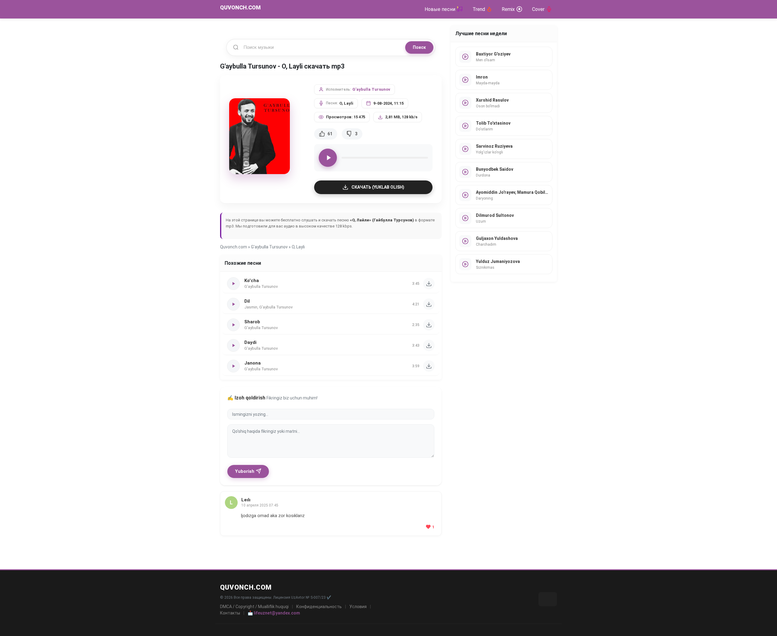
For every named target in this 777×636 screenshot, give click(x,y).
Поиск (419, 47)
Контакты (230, 613)
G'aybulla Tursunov (371, 89)
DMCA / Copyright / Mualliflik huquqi (254, 606)
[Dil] (429, 304)
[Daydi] (429, 345)
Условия (358, 606)
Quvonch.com (233, 246)
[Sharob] (429, 325)
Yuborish (244, 471)
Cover (538, 9)
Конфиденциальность (319, 606)
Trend (479, 9)
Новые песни (440, 9)
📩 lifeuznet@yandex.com (274, 613)
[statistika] (547, 599)
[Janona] (429, 366)
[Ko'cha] (429, 283)
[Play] (328, 158)
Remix (508, 9)
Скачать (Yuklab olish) (377, 187)
